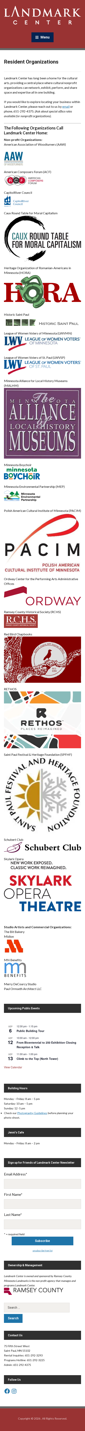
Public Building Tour (30, 1031)
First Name (13, 1194)
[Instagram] (14, 1391)
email (66, 106)
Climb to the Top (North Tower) (37, 1059)
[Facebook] (7, 1391)
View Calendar (13, 1067)
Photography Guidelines (32, 1113)
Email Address (15, 1174)
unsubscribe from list (43, 1250)
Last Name (13, 1214)
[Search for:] (42, 1307)
